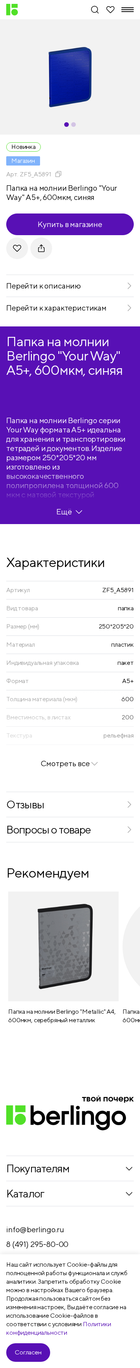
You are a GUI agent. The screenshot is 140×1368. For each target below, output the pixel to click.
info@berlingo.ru (35, 1229)
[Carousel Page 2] (73, 124)
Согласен (28, 1352)
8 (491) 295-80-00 (37, 1244)
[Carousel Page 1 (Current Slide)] (66, 124)
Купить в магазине (70, 224)
